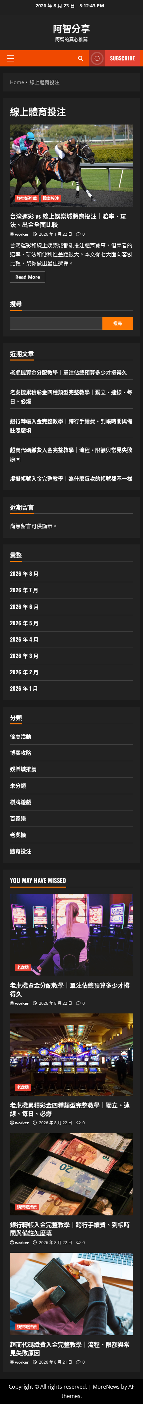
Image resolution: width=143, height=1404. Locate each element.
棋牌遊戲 (20, 802)
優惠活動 (20, 736)
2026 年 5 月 (24, 623)
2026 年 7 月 (24, 590)
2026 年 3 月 (24, 656)
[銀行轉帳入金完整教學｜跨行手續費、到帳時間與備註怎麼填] (71, 1174)
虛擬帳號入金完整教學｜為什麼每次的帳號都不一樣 (71, 478)
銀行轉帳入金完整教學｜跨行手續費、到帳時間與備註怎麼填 (70, 1228)
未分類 (18, 785)
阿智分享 (71, 28)
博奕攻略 (20, 752)
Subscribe (122, 58)
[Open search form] (80, 58)
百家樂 (18, 818)
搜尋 (16, 303)
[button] (10, 58)
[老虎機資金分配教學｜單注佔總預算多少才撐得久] (71, 935)
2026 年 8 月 (24, 573)
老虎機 (18, 835)
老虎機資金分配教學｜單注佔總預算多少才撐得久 (68, 372)
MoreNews (106, 1386)
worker (22, 234)
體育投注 (51, 198)
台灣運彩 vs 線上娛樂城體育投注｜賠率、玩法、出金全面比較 (71, 166)
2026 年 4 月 (24, 639)
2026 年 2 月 (24, 672)
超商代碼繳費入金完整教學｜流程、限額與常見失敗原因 (70, 1348)
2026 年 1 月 (24, 688)
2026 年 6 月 (24, 607)
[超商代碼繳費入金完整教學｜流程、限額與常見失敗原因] (71, 1294)
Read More (30, 278)
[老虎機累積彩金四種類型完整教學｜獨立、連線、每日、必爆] (71, 1054)
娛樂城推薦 (27, 198)
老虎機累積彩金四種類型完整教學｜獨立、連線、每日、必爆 (70, 1109)
